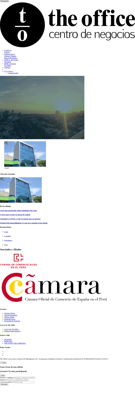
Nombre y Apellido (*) (7, 378)
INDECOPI (8, 341)
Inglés (16, 73)
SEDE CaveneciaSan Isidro (10, 64)
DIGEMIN (8, 339)
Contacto (7, 67)
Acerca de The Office (11, 329)
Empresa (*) (4, 380)
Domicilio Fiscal (9, 319)
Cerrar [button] (3, 375)
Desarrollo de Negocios (12, 321)
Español (11, 73)
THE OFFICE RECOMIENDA (15, 343)
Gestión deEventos (7, 51)
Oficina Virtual (9, 317)
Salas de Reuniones (10, 315)
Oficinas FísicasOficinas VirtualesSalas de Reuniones (10, 56)
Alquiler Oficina (9, 313)
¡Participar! (4, 384)
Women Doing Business (12, 331)
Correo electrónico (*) (7, 382)
